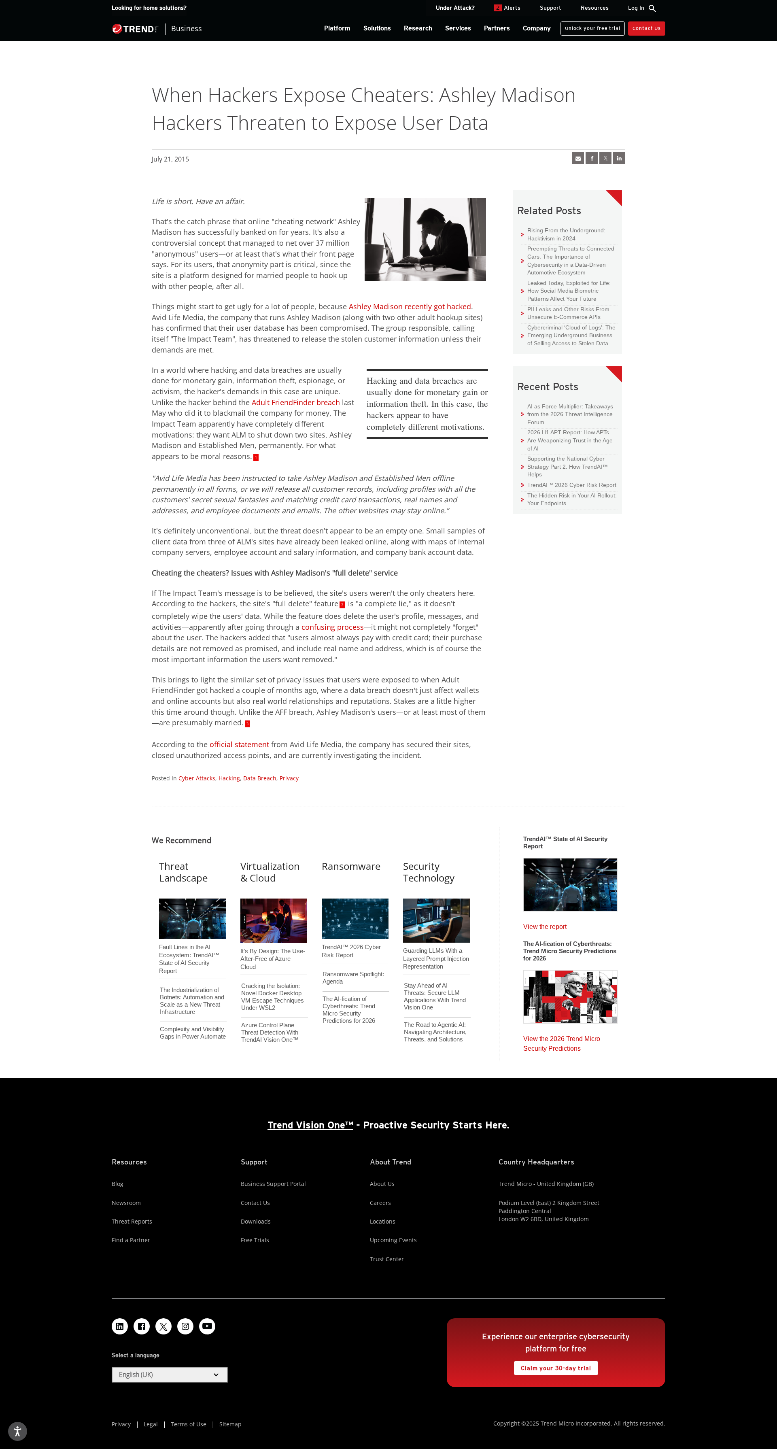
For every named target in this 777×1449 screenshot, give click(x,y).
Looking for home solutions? (149, 7)
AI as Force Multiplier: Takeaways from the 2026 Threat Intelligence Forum (567, 414)
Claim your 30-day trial (552, 1366)
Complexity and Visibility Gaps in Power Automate (193, 1033)
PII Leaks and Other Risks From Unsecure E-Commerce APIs (565, 313)
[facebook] (592, 158)
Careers (380, 1203)
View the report (545, 924)
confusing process (332, 627)
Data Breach (259, 778)
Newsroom (126, 1203)
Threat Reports (132, 1221)
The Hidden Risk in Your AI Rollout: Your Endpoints (569, 499)
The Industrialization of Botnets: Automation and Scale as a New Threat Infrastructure (192, 1000)
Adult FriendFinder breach (296, 402)
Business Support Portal (273, 1184)
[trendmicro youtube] (207, 1326)
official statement (239, 744)
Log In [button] (636, 7)
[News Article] (578, 158)
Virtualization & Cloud (270, 871)
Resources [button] (595, 7)
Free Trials (255, 1240)
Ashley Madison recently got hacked (410, 306)
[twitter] (605, 158)
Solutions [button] (377, 28)
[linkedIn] (619, 158)
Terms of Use (188, 1424)
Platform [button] (337, 28)
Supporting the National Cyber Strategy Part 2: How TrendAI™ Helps (564, 466)
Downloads (256, 1221)
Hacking (229, 778)
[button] (170, 1375)
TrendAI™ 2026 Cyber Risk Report (571, 485)
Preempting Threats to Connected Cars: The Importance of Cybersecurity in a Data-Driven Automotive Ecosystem (567, 260)
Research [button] (418, 28)
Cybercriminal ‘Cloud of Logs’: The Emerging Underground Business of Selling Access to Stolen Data (568, 335)
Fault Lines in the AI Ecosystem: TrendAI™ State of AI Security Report (189, 945)
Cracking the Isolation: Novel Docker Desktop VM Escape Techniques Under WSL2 (272, 996)
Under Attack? (455, 7)
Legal (151, 1424)
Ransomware (351, 866)
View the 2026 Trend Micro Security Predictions (561, 1041)
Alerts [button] (508, 7)
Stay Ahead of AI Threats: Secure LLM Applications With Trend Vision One (435, 996)
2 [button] (342, 605)
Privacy (289, 778)
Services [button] (458, 28)
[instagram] (185, 1326)
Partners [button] (497, 28)
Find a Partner (131, 1240)
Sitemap (230, 1424)
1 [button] (256, 457)
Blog (117, 1184)
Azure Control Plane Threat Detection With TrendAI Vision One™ (270, 1032)
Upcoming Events (393, 1240)
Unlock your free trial (590, 26)
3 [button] (247, 724)
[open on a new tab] (163, 1326)
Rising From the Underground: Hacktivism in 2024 (563, 234)
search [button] (652, 8)
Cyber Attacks (196, 778)
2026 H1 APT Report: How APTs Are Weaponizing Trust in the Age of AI (567, 440)
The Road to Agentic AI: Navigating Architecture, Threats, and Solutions (435, 1032)
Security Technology (428, 871)
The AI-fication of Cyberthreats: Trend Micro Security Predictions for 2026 (349, 1009)
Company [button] (537, 28)
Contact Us (647, 28)
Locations (382, 1221)
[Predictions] (570, 994)
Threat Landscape (183, 871)
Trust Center (387, 1259)
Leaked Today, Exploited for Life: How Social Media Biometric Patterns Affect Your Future (566, 290)
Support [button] (550, 7)
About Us (382, 1184)
